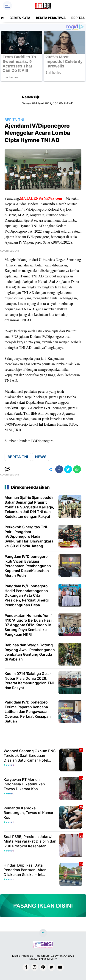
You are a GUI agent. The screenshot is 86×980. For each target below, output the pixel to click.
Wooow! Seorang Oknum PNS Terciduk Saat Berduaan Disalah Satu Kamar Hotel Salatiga (29, 756)
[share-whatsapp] (77, 469)
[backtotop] (43, 933)
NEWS (40, 456)
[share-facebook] (59, 469)
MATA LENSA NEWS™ (43, 959)
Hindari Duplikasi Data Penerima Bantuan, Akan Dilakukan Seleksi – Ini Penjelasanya (25, 870)
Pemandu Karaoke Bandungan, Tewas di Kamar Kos (28, 813)
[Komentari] (7, 469)
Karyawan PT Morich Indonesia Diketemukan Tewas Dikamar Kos (24, 784)
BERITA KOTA (20, 18)
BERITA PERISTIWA (51, 18)
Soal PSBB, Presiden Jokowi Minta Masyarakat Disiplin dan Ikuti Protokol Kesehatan (30, 841)
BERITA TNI (14, 119)
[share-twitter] (68, 469)
